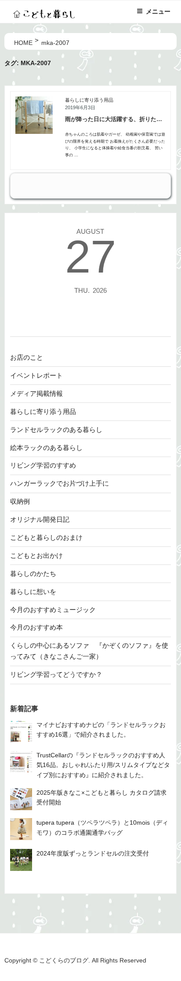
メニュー (158, 11)
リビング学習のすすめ (43, 465)
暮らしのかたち (33, 573)
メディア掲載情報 (36, 393)
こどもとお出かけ (36, 555)
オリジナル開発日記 (39, 519)
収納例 (20, 501)
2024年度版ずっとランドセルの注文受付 (92, 853)
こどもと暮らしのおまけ (46, 537)
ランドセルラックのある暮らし (56, 429)
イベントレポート (36, 375)
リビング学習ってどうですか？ (56, 674)
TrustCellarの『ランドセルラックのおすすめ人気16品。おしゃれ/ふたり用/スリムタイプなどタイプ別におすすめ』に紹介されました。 (103, 765)
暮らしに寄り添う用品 (89, 100)
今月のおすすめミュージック (53, 609)
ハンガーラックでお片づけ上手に (59, 483)
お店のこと (26, 357)
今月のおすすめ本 (36, 627)
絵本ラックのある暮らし (46, 447)
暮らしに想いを (33, 591)
